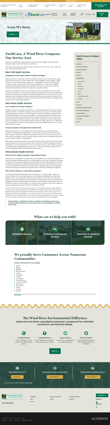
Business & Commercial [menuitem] (54, 14)
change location (21, 5)
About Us (54, 351)
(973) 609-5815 (48, 203)
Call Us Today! (101, 5)
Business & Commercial (55, 396)
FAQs (32, 399)
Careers (52, 399)
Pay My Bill (71, 5)
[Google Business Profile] (97, 402)
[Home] (12, 14)
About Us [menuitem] (82, 14)
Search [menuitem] (93, 14)
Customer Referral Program (81, 5)
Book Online (28, 383)
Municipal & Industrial (74, 396)
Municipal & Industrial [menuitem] (73, 14)
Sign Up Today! (70, 1)
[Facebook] (97, 407)
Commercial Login (62, 5)
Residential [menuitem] (48, 14)
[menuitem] (87, 64)
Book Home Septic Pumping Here (33, 5)
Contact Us (101, 14)
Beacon (18, 267)
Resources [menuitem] (88, 14)
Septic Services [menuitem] (65, 14)
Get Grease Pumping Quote (50, 5)
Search (32, 401)
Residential (33, 396)
